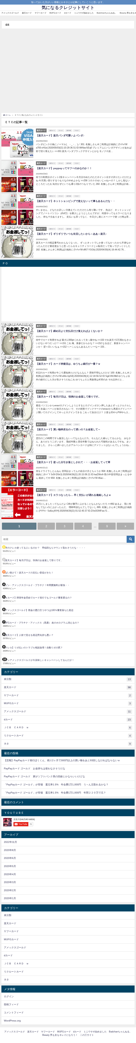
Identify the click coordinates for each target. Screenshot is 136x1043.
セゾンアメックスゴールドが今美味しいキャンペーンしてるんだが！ (38, 660)
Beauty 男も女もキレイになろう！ (60, 1035)
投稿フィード (11, 1004)
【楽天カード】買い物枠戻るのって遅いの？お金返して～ (68, 429)
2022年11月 (10, 842)
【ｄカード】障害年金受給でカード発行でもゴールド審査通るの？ (37, 598)
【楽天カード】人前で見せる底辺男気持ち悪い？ (28, 635)
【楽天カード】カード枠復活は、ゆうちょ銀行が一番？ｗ (68, 364)
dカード (67, 13)
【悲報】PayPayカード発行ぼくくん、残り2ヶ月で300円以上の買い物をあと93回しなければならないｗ (62, 760)
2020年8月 (10, 850)
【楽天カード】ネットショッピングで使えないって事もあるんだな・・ (75, 201)
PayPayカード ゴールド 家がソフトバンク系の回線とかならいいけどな (44, 776)
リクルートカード (67, 735)
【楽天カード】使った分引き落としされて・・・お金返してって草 (73, 462)
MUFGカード (55, 13)
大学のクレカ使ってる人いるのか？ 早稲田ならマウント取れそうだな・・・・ (44, 548)
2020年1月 (10, 898)
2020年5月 (10, 866)
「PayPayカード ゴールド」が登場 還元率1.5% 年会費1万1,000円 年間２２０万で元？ (55, 792)
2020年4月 (10, 874)
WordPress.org (12, 1020)
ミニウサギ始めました (84, 13)
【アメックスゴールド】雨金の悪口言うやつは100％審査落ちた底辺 (38, 610)
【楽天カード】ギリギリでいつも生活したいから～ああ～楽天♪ (71, 234)
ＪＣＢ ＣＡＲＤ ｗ (67, 727)
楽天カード (27, 13)
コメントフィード (14, 1012)
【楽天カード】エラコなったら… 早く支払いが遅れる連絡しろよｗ (73, 495)
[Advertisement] (68, 69)
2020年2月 (10, 890)
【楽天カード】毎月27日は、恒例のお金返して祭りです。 (68, 396)
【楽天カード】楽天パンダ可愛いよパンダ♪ (60, 135)
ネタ (67, 743)
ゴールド (61, 130)
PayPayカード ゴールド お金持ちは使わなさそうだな (34, 768)
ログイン (9, 996)
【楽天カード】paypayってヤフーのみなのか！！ (64, 168)
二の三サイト (87, 1035)
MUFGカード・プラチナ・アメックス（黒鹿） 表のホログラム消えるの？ (41, 623)
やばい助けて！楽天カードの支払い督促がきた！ (28, 572)
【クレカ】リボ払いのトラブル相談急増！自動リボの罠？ (33, 647)
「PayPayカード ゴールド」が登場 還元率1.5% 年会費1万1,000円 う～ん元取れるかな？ (56, 784)
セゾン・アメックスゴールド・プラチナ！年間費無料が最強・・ (36, 585)
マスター (77, 130)
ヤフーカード (40, 13)
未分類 (67, 679)
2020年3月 (10, 882)
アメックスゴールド (10, 13)
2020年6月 (10, 858)
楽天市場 (69, 130)
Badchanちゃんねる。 (107, 13)
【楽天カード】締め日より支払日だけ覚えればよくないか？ (69, 331)
